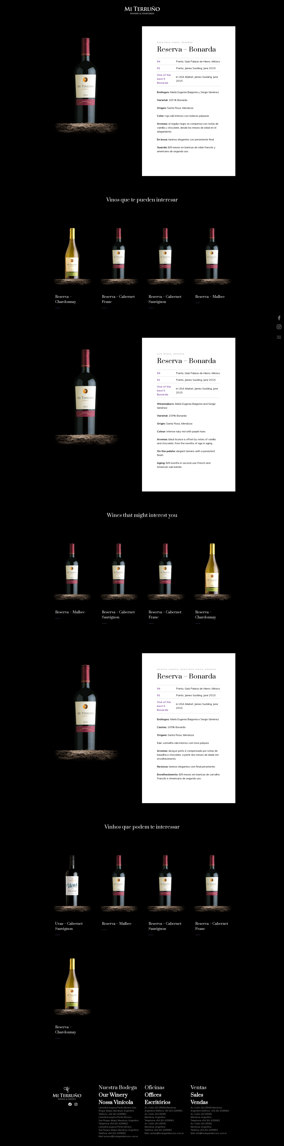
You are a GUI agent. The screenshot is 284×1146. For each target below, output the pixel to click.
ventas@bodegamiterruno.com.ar (167, 1133)
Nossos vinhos (167, 669)
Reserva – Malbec (210, 296)
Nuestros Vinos (168, 42)
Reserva (187, 42)
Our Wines (164, 354)
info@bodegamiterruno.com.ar (211, 1133)
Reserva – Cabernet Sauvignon (118, 615)
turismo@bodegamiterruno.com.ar (121, 1136)
